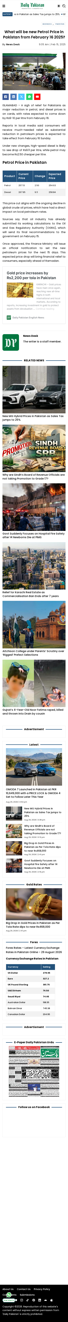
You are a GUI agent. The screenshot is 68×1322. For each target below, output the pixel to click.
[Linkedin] (39, 1300)
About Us (8, 1289)
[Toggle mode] (59, 6)
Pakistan (59, 24)
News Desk (13, 44)
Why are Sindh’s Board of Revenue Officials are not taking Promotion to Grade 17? (33, 477)
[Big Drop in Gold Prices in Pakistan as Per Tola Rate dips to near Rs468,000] (34, 904)
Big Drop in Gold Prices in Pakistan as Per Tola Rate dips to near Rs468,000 (42, 846)
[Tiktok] (27, 1300)
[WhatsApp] (29, 97)
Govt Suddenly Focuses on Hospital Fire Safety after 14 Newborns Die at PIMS (33, 535)
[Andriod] (45, 1300)
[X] (21, 97)
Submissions (27, 1295)
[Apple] (51, 1300)
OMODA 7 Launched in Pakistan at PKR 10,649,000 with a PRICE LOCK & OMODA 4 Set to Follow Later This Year (33, 793)
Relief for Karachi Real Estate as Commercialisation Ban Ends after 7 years (30, 594)
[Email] (37, 97)
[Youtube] (15, 1300)
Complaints (9, 1295)
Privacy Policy (42, 1289)
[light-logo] (33, 5)
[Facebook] (5, 97)
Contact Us (24, 1289)
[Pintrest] (33, 1300)
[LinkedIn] (13, 97)
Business (47, 24)
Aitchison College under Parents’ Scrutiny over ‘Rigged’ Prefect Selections (33, 653)
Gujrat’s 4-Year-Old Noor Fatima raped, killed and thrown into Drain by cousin (32, 712)
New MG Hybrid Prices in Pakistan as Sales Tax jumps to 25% (33, 418)
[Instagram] (21, 1300)
